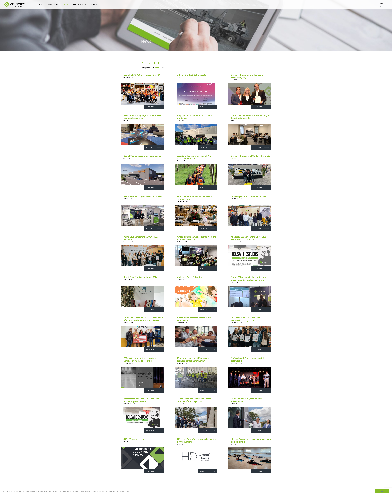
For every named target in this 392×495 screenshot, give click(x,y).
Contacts (93, 4)
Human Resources (79, 4)
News (66, 4)
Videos (163, 67)
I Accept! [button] (382, 491)
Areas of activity (53, 4)
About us (39, 4)
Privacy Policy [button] (124, 491)
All (153, 67)
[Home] (14, 4)
